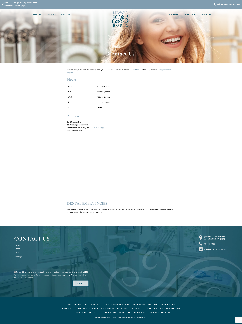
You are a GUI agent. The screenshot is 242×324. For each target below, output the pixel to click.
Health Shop (65, 14)
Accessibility (120, 317)
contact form (135, 70)
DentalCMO (140, 317)
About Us (37, 14)
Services (50, 14)
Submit (80, 283)
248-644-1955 (98, 128)
